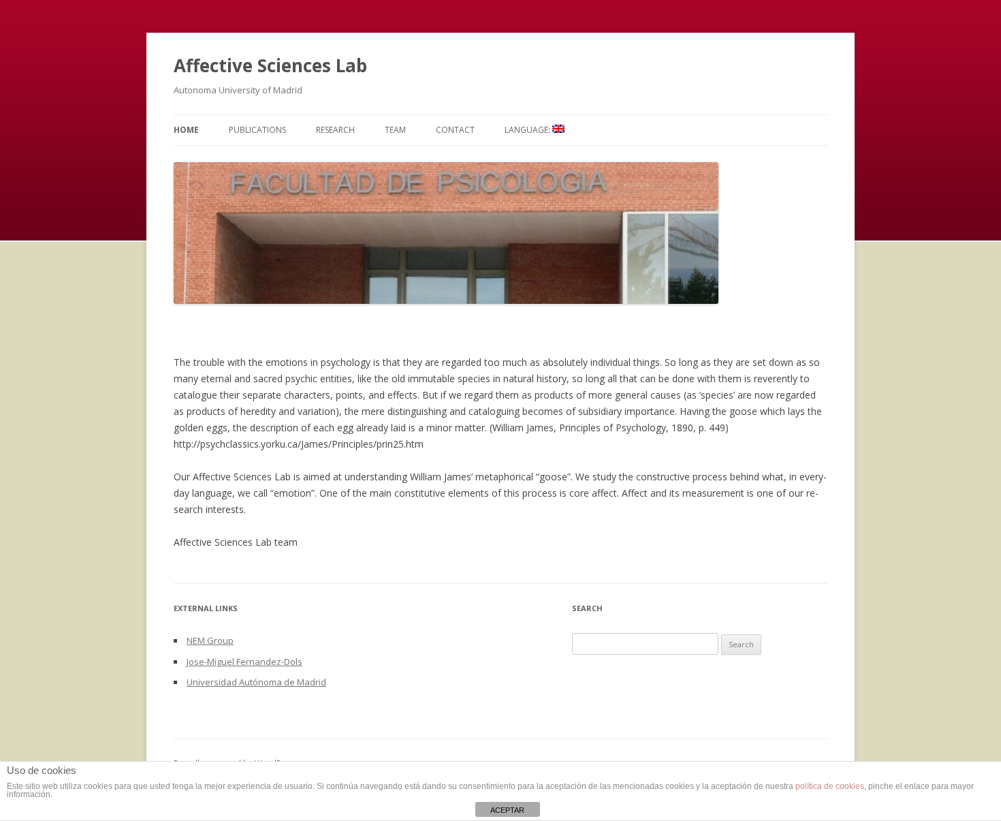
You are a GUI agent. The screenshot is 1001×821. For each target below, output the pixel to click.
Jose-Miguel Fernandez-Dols (244, 661)
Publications (257, 130)
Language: (528, 130)
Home (186, 130)
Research (335, 130)
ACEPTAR (507, 810)
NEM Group (210, 640)
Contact (455, 130)
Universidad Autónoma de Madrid (256, 682)
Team (395, 130)
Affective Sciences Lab (270, 65)
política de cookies (829, 786)
